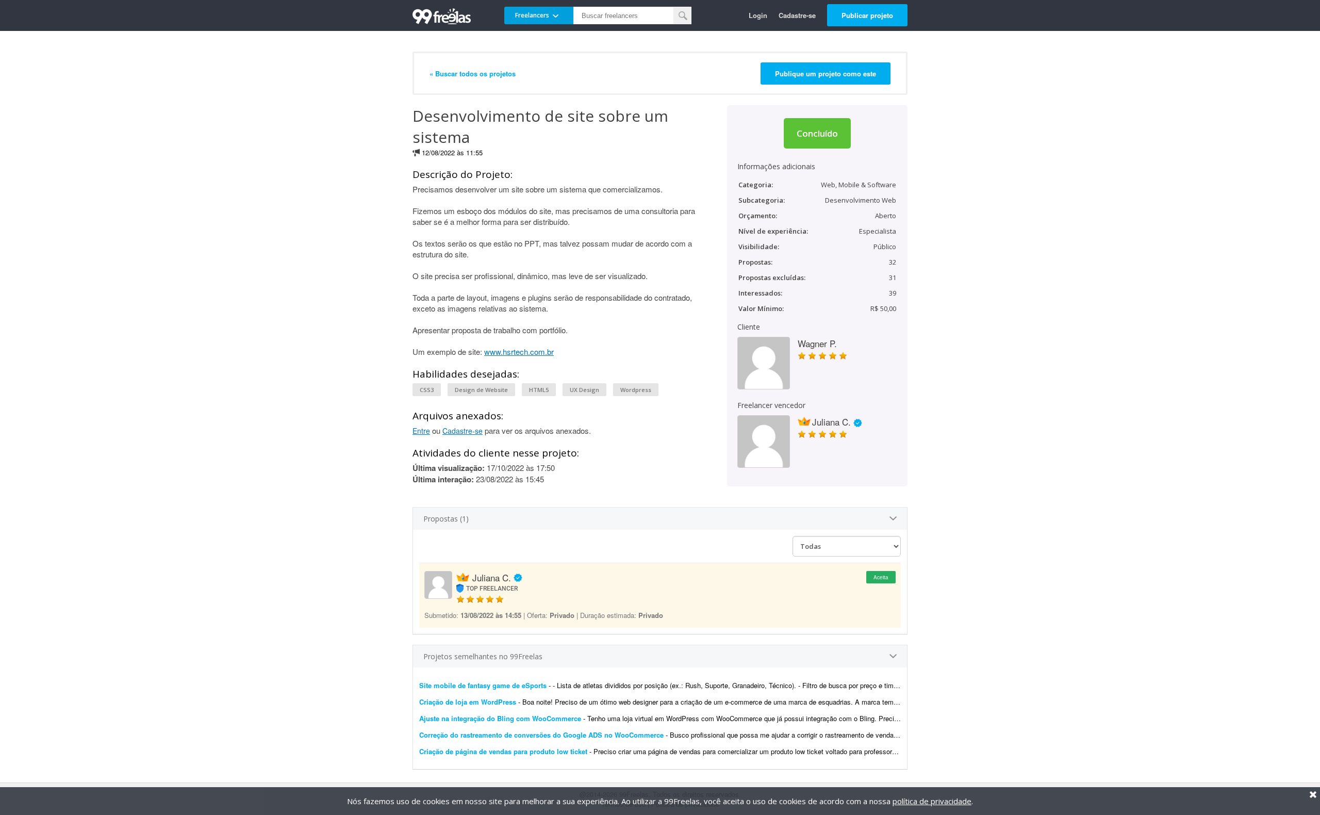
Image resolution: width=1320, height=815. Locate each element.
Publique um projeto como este (825, 73)
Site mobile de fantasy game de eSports (483, 685)
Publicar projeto (867, 15)
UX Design (584, 390)
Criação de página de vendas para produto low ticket (503, 751)
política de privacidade (932, 801)
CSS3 (427, 390)
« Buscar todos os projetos (473, 73)
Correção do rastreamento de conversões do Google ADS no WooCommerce (541, 735)
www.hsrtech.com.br (519, 351)
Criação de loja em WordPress (467, 702)
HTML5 (539, 390)
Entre (421, 431)
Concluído (817, 133)
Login (758, 15)
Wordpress (635, 390)
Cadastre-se (797, 15)
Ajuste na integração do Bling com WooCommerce (500, 718)
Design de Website (481, 390)
